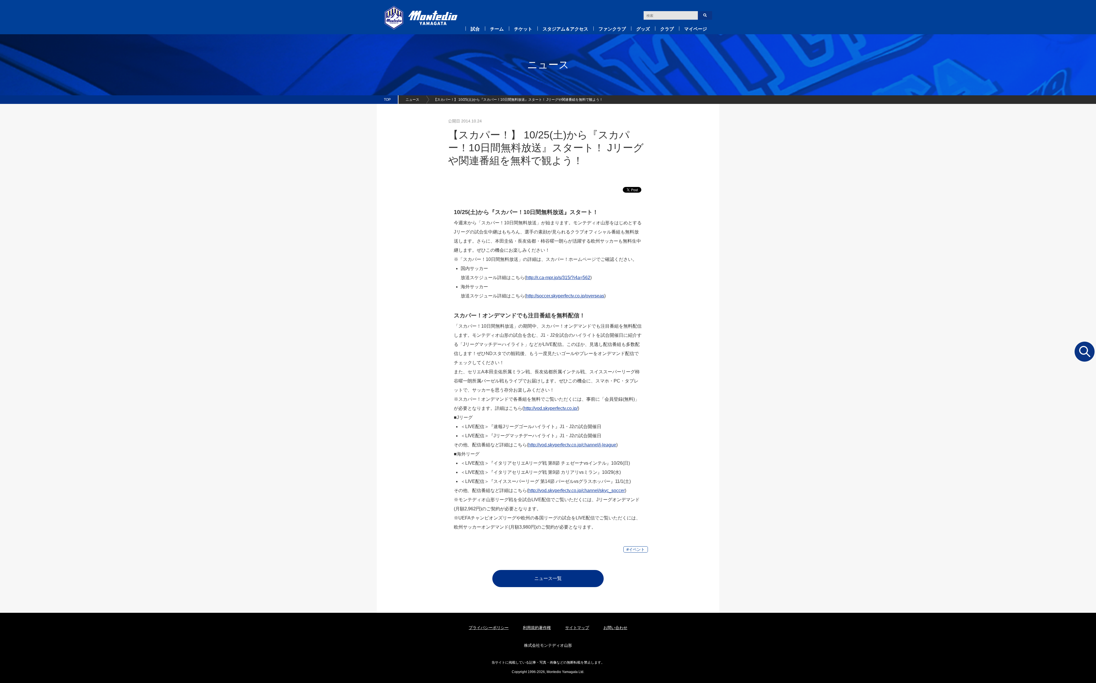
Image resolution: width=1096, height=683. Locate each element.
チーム (497, 29)
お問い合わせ (615, 627)
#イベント (635, 549)
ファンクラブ (612, 29)
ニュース (412, 100)
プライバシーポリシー (489, 627)
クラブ (667, 29)
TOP (387, 100)
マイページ (695, 29)
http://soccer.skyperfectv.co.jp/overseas (565, 295)
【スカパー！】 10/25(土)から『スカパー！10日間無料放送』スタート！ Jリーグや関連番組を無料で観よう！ (518, 100)
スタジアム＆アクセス (565, 29)
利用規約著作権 (537, 627)
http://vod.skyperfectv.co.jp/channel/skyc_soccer (576, 490)
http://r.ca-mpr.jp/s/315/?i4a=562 (558, 277)
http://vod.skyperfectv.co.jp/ (551, 408)
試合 (475, 29)
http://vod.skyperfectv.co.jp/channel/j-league (572, 444)
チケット (523, 29)
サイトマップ (577, 627)
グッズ (643, 29)
